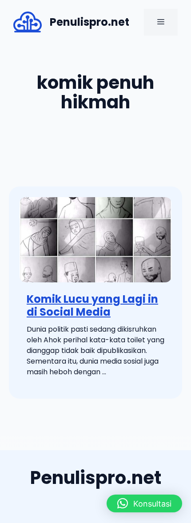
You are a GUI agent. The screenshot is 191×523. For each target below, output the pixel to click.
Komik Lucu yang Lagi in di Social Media (92, 305)
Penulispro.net (89, 22)
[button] (144, 503)
